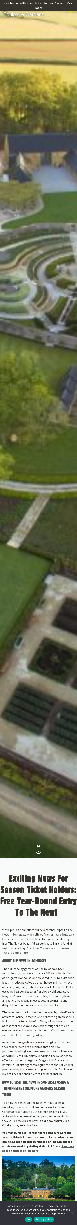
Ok (28, 1219)
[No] (72, 1213)
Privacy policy (44, 1219)
